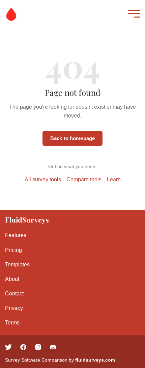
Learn (114, 179)
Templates (17, 264)
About (12, 279)
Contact (14, 293)
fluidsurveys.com (95, 360)
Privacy (14, 308)
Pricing (13, 250)
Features (15, 235)
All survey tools (43, 179)
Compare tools (84, 179)
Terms (12, 322)
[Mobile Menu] (132, 14)
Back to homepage (72, 138)
